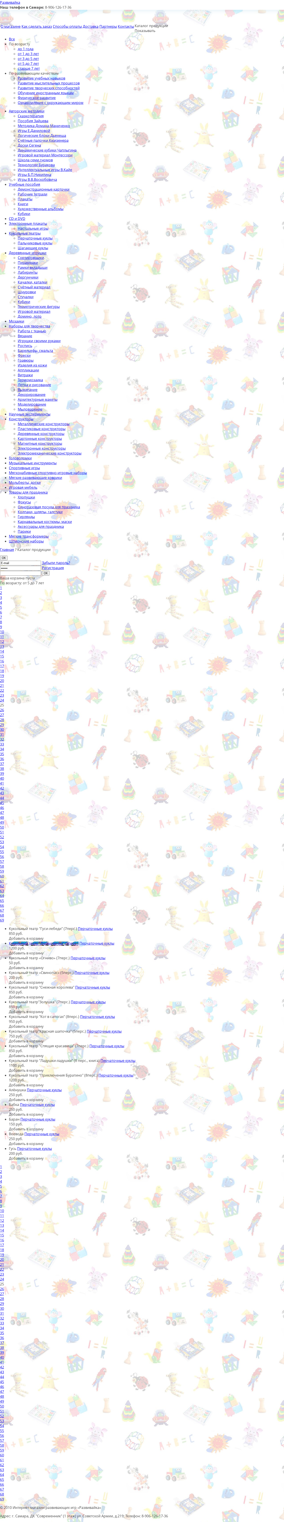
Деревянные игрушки (27, 252)
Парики (24, 531)
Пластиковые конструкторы (41, 428)
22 (2, 690)
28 (2, 719)
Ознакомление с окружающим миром (50, 102)
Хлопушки (26, 497)
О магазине (11, 26)
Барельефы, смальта (35, 350)
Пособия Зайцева (33, 120)
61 (2, 881)
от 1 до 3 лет (28, 53)
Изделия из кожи (32, 365)
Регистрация (53, 567)
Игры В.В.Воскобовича (37, 179)
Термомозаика (30, 379)
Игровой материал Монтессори (45, 155)
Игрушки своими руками (39, 340)
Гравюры (26, 360)
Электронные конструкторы (42, 448)
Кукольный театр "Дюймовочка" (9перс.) (44, 943)
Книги (23, 203)
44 (2, 798)
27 (2, 714)
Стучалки (26, 296)
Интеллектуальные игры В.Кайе (45, 169)
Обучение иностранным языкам (46, 92)
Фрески (24, 355)
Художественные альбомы (40, 208)
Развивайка (10, 2)
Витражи (25, 375)
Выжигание (27, 389)
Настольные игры (33, 228)
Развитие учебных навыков (41, 78)
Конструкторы (21, 419)
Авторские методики (26, 111)
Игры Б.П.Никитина (34, 174)
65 (2, 900)
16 (2, 661)
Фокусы (24, 502)
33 (2, 744)
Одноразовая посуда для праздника (49, 507)
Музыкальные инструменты (33, 463)
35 (2, 754)
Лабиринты (27, 272)
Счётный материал (34, 287)
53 (2, 842)
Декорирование (31, 394)
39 (2, 773)
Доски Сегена (29, 145)
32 (2, 739)
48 (2, 817)
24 (2, 700)
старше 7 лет (29, 68)
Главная (7, 549)
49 (2, 822)
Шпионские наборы (26, 541)
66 (2, 905)
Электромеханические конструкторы (49, 453)
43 (2, 793)
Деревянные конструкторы (41, 433)
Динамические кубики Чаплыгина (47, 150)
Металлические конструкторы (43, 423)
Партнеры (108, 26)
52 (2, 837)
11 (2, 636)
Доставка (91, 26)
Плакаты (25, 199)
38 (2, 768)
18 (2, 670)
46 (2, 807)
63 (2, 890)
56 (2, 856)
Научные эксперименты (29, 414)
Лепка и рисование (34, 384)
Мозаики (16, 321)
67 (2, 910)
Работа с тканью (32, 331)
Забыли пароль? (56, 562)
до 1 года (26, 48)
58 (2, 866)
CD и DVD (17, 218)
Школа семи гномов (35, 160)
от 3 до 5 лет (28, 58)
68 (2, 915)
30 (2, 729)
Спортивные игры (24, 467)
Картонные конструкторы (40, 438)
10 (2, 631)
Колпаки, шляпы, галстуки (40, 511)
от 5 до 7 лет (28, 63)
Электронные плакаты (28, 223)
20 (2, 680)
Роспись (25, 345)
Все (12, 39)
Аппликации (28, 370)
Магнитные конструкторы (40, 443)
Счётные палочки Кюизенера (43, 140)
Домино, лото (29, 316)
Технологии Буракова (36, 164)
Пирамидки (28, 262)
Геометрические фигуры (39, 306)
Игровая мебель (23, 487)
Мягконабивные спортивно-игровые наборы (48, 472)
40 (2, 778)
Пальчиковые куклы (35, 243)
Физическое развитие (37, 97)
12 (2, 641)
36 (2, 758)
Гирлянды (26, 516)
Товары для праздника (28, 492)
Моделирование (32, 404)
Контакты (126, 26)
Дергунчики (28, 277)
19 (2, 675)
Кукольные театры (25, 233)
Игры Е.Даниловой (34, 130)
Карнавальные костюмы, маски (45, 521)
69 (2, 920)
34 (2, 749)
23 (2, 695)
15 (2, 656)
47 (2, 812)
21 (2, 685)
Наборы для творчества (29, 326)
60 (2, 876)
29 (2, 724)
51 (2, 832)
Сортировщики (31, 257)
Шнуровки (27, 291)
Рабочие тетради (32, 194)
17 (2, 666)
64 (2, 895)
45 (2, 802)
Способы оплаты (67, 26)
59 (2, 871)
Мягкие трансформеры (29, 536)
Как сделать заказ (37, 26)
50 (2, 827)
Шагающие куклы (33, 247)
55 (2, 851)
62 (2, 886)
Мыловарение (30, 409)
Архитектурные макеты (37, 399)
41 (2, 783)
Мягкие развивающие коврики (35, 477)
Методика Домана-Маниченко (44, 125)
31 (2, 734)
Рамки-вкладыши (32, 267)
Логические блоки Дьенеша (42, 135)
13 (2, 646)
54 (2, 846)
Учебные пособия (24, 184)
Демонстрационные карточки (43, 189)
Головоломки (20, 458)
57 (2, 861)
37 (2, 763)
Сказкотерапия (31, 116)
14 (2, 651)
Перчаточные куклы (35, 238)
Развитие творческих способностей (49, 88)
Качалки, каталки (32, 282)
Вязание (25, 335)
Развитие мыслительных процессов (49, 83)
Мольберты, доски (25, 482)
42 (2, 788)
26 (2, 710)
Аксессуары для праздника (41, 526)
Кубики (24, 213)
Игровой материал (34, 311)
